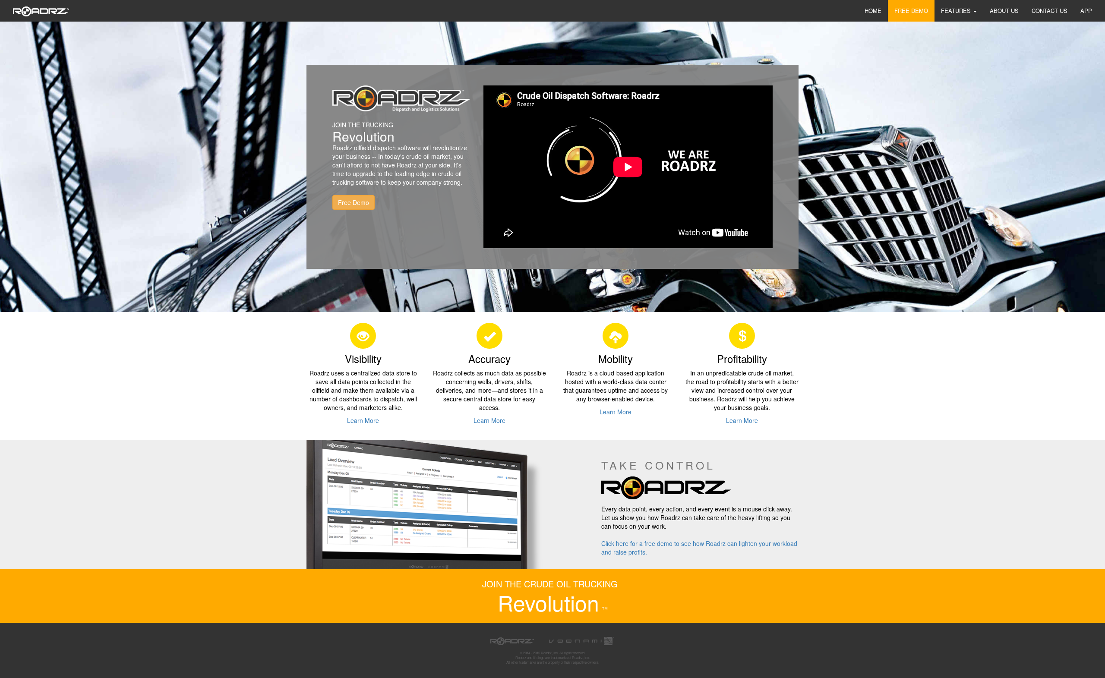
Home (873, 10)
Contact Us (1049, 10)
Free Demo (911, 10)
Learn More (363, 420)
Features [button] (956, 10)
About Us (1004, 10)
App (1086, 10)
